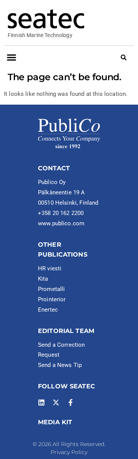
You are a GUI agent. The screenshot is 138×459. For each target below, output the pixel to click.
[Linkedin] (41, 402)
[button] (11, 57)
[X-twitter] (56, 402)
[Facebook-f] (70, 402)
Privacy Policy (69, 452)
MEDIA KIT (55, 422)
